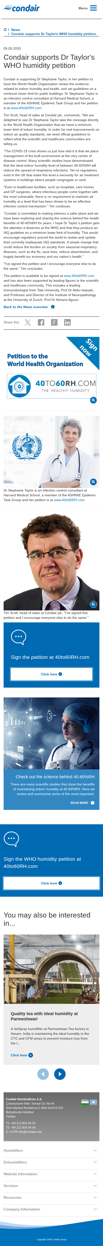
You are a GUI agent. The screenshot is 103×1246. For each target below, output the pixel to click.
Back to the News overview (26, 307)
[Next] (60, 1074)
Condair (22, 8)
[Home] (5, 30)
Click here (49, 674)
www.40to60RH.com (26, 108)
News (15, 30)
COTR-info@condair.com (25, 1132)
